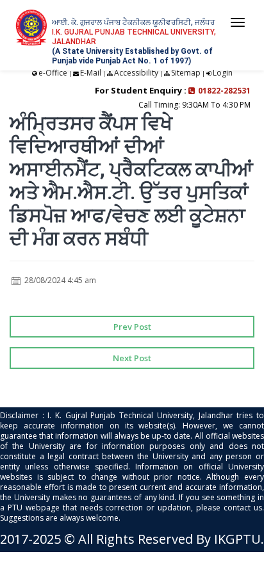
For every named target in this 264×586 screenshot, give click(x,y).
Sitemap (186, 72)
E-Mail (90, 72)
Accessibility (136, 72)
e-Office (52, 72)
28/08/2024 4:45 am (59, 280)
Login (223, 72)
